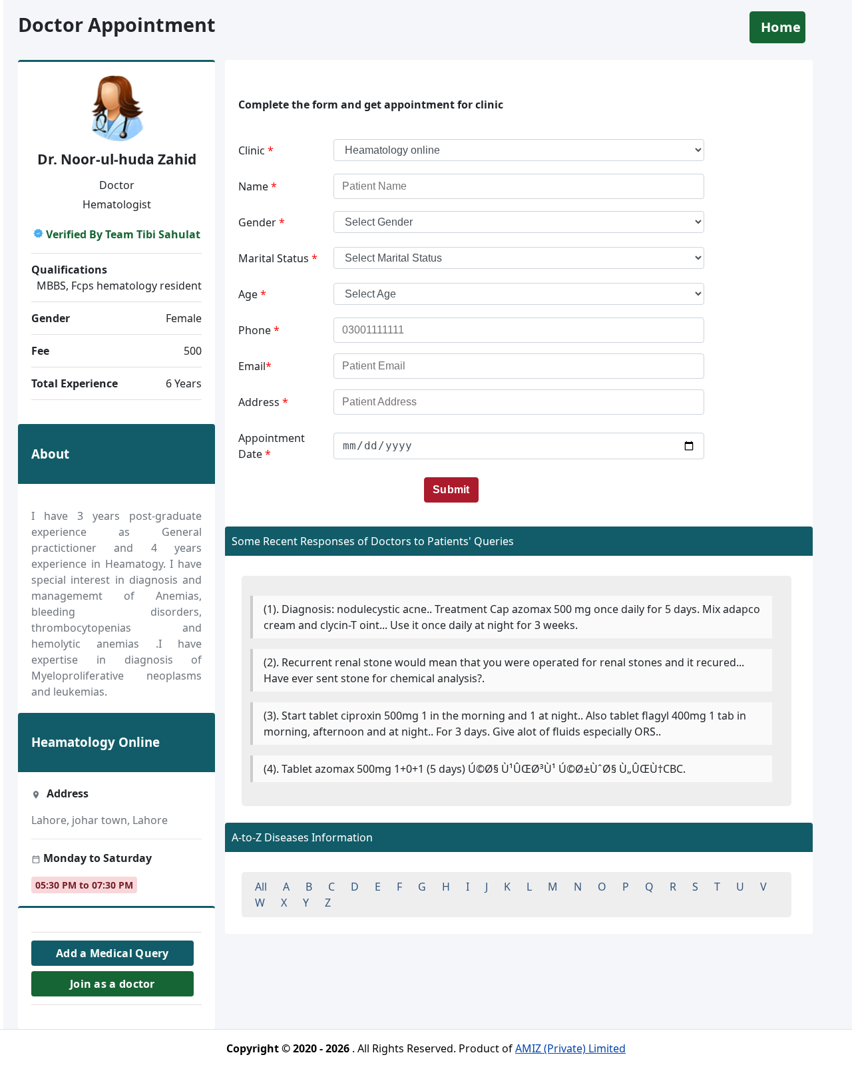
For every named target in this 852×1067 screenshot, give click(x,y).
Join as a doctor (112, 983)
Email (255, 366)
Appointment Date (271, 446)
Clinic (256, 150)
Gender (261, 222)
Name (257, 186)
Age (252, 294)
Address (263, 402)
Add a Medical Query (112, 953)
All (261, 886)
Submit (451, 489)
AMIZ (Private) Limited (570, 1048)
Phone (259, 330)
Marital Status (278, 258)
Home (781, 27)
